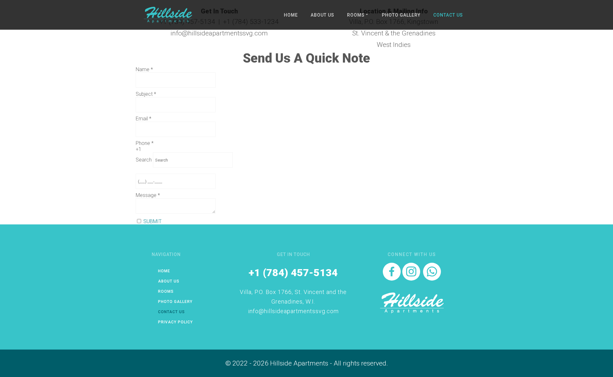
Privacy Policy (175, 322)
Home (291, 15)
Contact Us (448, 15)
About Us (322, 15)
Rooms (356, 15)
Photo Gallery (401, 15)
